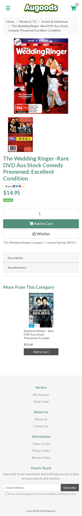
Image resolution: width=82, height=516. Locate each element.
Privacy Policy (41, 450)
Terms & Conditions (46, 493)
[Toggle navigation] (8, 8)
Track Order (41, 401)
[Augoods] (41, 8)
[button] (41, 234)
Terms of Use (41, 443)
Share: (9, 186)
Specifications (17, 267)
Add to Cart (43, 223)
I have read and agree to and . (42, 493)
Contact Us (41, 426)
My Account (41, 394)
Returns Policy (41, 457)
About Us (41, 419)
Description (15, 258)
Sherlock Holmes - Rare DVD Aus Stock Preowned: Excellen (39, 334)
